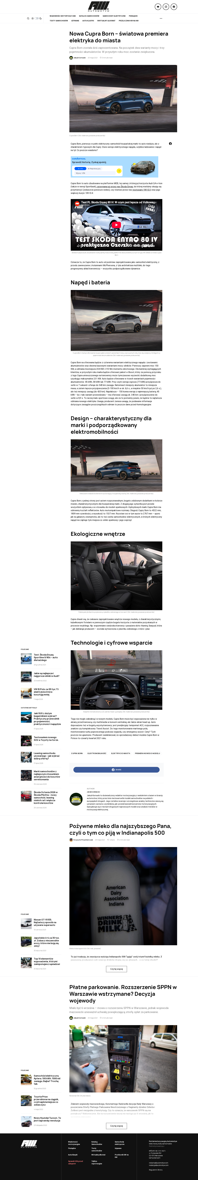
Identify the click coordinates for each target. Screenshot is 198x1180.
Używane (118, 1148)
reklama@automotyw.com (158, 1163)
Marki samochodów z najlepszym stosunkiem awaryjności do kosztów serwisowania (47, 775)
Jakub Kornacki (93, 792)
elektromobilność (97, 753)
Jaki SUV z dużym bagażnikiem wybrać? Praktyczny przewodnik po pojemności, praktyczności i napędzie (47, 719)
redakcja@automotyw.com (159, 1165)
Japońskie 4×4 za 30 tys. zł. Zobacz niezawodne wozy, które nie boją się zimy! (46, 941)
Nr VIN (80, 169)
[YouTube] (158, 7)
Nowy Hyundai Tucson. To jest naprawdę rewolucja (47, 1119)
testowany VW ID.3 (141, 190)
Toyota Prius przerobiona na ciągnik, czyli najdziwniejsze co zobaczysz (46, 1100)
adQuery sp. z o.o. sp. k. (157, 1151)
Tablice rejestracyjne (96, 1162)
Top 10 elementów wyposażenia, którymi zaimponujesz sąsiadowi (47, 961)
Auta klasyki (72, 1155)
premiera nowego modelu (147, 753)
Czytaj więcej (116, 969)
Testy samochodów (96, 1149)
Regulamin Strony (155, 1170)
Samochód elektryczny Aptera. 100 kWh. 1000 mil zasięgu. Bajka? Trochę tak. (47, 1079)
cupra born (77, 753)
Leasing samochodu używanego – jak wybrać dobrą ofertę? (47, 756)
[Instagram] (166, 7)
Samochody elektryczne (119, 1143)
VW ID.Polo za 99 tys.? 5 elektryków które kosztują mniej (46, 692)
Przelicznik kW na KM (121, 1156)
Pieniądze (72, 1148)
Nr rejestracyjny (94, 169)
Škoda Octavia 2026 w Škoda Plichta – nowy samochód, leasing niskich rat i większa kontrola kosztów (46, 797)
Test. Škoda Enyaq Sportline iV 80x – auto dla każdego (46, 657)
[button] (28, 18)
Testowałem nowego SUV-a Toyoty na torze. (46, 738)
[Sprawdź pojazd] (119, 170)
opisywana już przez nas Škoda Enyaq (115, 186)
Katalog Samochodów (96, 1143)
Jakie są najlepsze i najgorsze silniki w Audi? (46, 674)
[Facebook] (174, 7)
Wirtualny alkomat (98, 1155)
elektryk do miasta (120, 753)
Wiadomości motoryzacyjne (74, 1143)
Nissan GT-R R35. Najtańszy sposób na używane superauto (45, 922)
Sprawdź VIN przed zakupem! (75, 1162)
